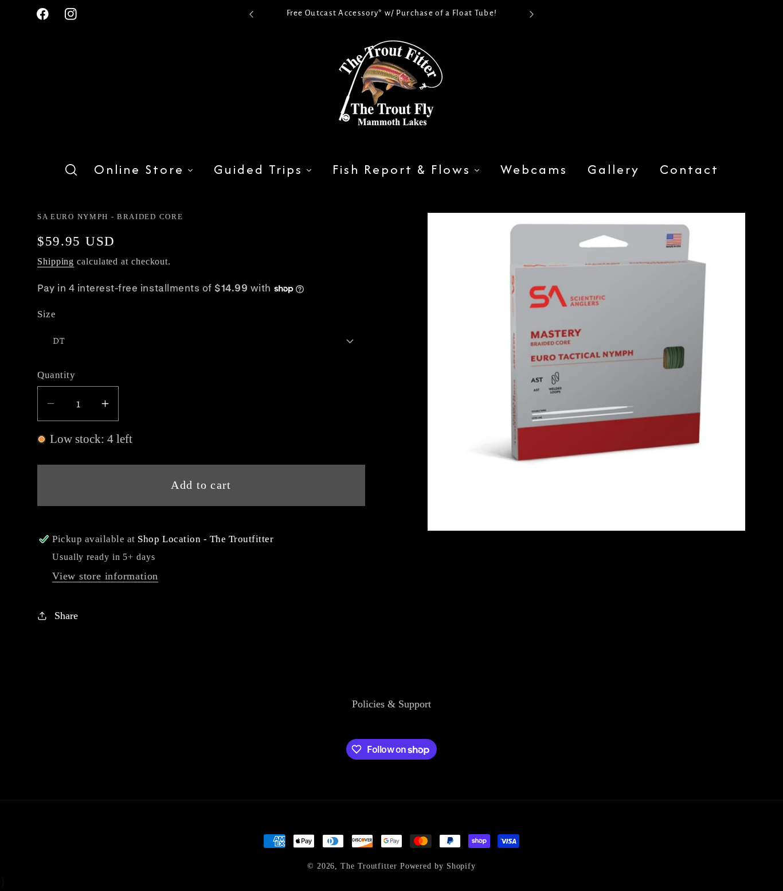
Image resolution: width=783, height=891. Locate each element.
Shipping (55, 261)
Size (46, 314)
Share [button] (66, 615)
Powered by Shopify (438, 865)
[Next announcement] (532, 14)
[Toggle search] (71, 170)
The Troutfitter (368, 865)
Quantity (56, 374)
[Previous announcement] (251, 14)
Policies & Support (391, 704)
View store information (105, 576)
